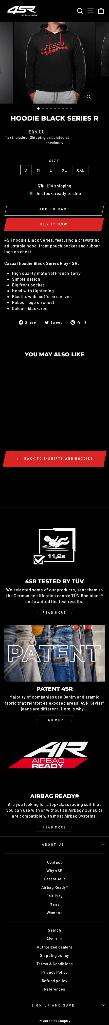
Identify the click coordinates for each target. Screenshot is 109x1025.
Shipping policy (54, 955)
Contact (54, 862)
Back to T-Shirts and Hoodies (58, 458)
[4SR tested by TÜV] (54, 546)
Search (54, 930)
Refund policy (54, 980)
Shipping (38, 137)
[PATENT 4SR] (54, 653)
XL (64, 169)
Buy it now (54, 224)
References (54, 989)
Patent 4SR (54, 879)
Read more (54, 612)
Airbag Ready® (54, 887)
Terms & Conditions (55, 963)
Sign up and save (53, 1005)
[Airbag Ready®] (54, 760)
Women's (55, 912)
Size (54, 161)
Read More (54, 720)
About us (54, 938)
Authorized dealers (54, 947)
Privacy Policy (54, 972)
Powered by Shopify (54, 1021)
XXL (80, 169)
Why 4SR (54, 870)
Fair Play (54, 896)
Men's (54, 904)
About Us (53, 844)
